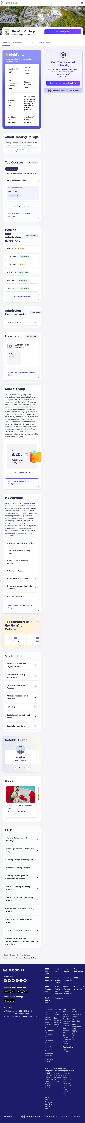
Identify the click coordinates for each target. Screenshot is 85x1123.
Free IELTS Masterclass (67, 1020)
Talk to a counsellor (66, 1024)
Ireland (47, 1022)
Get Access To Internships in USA (20, 606)
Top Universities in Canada (49, 1047)
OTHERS (77, 1116)
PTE (73, 1035)
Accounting (12, 169)
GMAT (74, 1039)
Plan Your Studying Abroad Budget (19, 482)
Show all (32, 162)
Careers (56, 1014)
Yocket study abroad (58, 1023)
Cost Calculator (66, 1029)
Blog (64, 1032)
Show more (31, 235)
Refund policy (47, 1107)
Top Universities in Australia (49, 1053)
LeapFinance (76, 1014)
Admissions (17, 42)
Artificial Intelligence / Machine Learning (22, 173)
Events (65, 1043)
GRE (73, 1037)
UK (46, 1014)
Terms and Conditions (48, 1103)
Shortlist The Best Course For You (19, 214)
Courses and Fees (43, 42)
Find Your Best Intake (22, 297)
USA (46, 1012)
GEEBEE (56, 1027)
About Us (57, 1012)
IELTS (65, 1049)
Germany (48, 1024)
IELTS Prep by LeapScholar (76, 1019)
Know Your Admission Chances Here (21, 373)
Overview (6, 42)
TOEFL (74, 1031)
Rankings (29, 42)
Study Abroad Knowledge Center (67, 1038)
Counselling (67, 1051)
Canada (47, 1017)
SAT (73, 1033)
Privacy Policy (47, 1098)
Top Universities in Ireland (49, 1059)
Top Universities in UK (49, 1041)
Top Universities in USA (49, 1034)
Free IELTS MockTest (66, 1015)
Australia (48, 1019)
